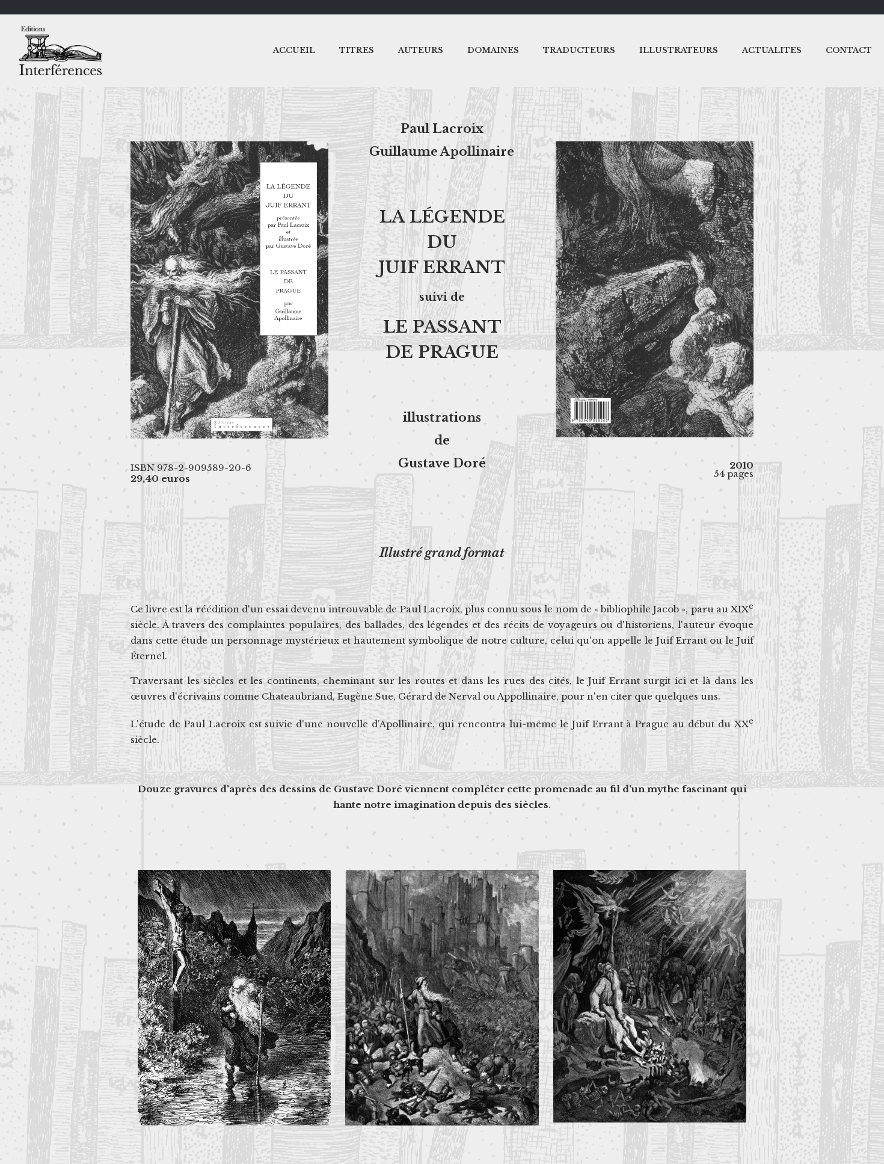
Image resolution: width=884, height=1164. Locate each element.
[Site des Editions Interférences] (63, 50)
